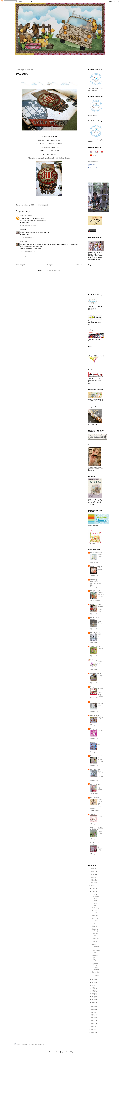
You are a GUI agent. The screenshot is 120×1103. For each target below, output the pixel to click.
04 (93, 994)
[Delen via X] (43, 205)
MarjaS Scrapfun (95, 591)
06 (93, 988)
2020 (92, 886)
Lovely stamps (94, 798)
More (94, 155)
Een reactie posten (23, 256)
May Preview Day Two (100, 759)
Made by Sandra (95, 633)
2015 (92, 1018)
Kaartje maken (95, 784)
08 (93, 982)
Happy (94, 923)
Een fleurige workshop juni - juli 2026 (96, 583)
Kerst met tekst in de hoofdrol (101, 594)
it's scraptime (94, 702)
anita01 (22, 241)
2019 (92, 1006)
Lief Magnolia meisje (100, 848)
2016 (92, 1015)
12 (93, 888)
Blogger (72, 1052)
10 (93, 894)
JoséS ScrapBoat (95, 646)
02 (93, 999)
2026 (92, 868)
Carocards (93, 742)
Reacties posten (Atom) (54, 270)
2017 (92, 1012)
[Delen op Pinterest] (47, 205)
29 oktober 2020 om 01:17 (28, 237)
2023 (92, 877)
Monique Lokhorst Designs (96, 618)
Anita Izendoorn (91, 164)
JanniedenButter (25, 215)
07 (93, 985)
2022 (92, 880)
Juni (99, 744)
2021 (92, 883)
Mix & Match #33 (99, 636)
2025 (92, 871)
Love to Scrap (94, 715)
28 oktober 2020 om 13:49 (28, 225)
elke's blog (93, 580)
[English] (90, 152)
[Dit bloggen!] (41, 205)
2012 (92, 1026)
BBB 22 (100, 816)
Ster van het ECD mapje (95, 898)
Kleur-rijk (95, 926)
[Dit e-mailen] (39, 205)
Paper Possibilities (96, 756)
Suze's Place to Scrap (95, 843)
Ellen (22, 229)
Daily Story (95, 908)
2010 (92, 1032)
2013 (92, 1024)
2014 (92, 1021)
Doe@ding (93, 729)
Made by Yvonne (95, 673)
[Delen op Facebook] (45, 205)
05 (93, 991)
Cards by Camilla (96, 604)
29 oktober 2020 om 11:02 (28, 251)
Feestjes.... (95, 941)
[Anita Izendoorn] (89, 166)
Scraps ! (92, 687)
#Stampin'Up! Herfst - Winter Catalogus (100, 692)
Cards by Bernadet (96, 566)
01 (93, 1002)
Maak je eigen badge (93, 167)
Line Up (100, 730)
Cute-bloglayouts (95, 660)
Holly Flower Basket (100, 623)
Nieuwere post (20, 265)
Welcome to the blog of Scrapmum (96, 828)
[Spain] (90, 155)
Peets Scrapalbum (96, 553)
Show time (95, 915)
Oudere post (78, 265)
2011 (92, 1029)
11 (93, 891)
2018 (92, 1009)
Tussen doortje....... (95, 946)
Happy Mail (95, 938)
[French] (96, 152)
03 (93, 997)
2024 (92, 874)
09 (93, 979)
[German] (101, 152)
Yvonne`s (93, 814)
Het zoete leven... (95, 769)
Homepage (50, 265)
